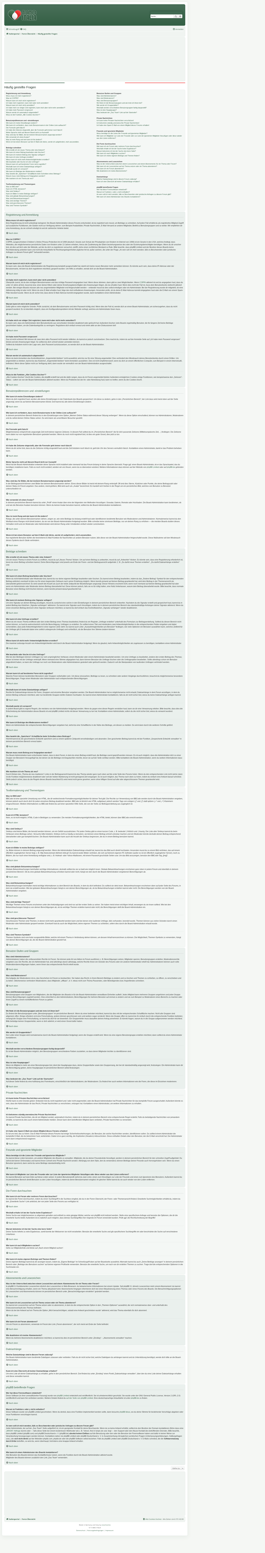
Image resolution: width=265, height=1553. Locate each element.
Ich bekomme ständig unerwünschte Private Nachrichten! (118, 123)
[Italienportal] (23, 15)
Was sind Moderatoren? (105, 98)
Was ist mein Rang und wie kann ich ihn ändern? (24, 139)
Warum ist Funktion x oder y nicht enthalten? (113, 192)
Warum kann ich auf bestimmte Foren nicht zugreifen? (26, 164)
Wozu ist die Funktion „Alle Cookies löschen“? (23, 115)
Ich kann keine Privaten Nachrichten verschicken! (115, 120)
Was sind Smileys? (13, 191)
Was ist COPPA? (12, 98)
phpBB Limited (153, 467)
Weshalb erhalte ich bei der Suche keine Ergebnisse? (116, 149)
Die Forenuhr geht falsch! (15, 128)
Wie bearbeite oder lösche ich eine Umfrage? (22, 162)
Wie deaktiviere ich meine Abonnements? (112, 171)
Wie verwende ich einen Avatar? (18, 137)
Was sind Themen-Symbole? (16, 205)
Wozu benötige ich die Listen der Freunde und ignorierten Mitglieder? (122, 133)
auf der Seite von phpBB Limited (79, 1398)
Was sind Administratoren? (106, 96)
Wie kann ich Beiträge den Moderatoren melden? (24, 171)
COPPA (143, 282)
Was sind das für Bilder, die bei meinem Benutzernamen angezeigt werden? (34, 135)
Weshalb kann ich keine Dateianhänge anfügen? (24, 167)
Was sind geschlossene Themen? (18, 203)
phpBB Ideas (124, 1412)
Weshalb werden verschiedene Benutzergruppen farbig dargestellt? (122, 108)
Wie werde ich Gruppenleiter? (108, 105)
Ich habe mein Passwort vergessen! (19, 110)
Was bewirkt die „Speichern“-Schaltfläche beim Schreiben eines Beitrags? (33, 174)
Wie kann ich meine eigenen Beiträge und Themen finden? (118, 156)
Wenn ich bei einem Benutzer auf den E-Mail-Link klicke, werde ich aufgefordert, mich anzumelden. (42, 142)
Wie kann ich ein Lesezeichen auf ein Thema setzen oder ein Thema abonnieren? (127, 166)
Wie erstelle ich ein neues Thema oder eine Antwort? (25, 150)
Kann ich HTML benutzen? (16, 189)
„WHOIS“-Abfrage (13, 1431)
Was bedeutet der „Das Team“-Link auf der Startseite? (117, 112)
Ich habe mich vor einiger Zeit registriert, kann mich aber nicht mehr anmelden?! (35, 108)
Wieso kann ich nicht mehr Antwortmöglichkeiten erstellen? (27, 159)
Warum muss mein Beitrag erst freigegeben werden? (25, 176)
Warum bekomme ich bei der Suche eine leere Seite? (116, 151)
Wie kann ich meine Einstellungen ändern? (21, 123)
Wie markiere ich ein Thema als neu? (19, 178)
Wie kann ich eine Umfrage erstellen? (20, 157)
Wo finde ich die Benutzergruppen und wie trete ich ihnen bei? (119, 103)
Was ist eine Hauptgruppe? (107, 110)
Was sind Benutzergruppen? (107, 101)
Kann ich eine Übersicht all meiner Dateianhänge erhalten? (118, 181)
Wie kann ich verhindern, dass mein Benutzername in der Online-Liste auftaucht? (36, 125)
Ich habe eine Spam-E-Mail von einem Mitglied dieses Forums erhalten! (123, 125)
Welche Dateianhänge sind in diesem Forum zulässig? (117, 179)
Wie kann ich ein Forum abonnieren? (110, 169)
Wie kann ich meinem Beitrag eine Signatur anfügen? (25, 155)
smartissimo (106, 1525)
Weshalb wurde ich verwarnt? (17, 169)
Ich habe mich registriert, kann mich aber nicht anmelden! (27, 103)
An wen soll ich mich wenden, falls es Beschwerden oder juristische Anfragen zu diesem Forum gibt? (134, 194)
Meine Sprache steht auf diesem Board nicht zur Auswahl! (27, 132)
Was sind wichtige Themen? (16, 201)
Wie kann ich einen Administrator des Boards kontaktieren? (118, 197)
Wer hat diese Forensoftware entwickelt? (112, 189)
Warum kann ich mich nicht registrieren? (21, 101)
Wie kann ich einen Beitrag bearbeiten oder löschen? (25, 152)
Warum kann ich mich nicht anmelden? (20, 105)
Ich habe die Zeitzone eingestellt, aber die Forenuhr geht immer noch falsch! (34, 130)
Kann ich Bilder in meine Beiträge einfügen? (22, 194)
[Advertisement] (95, 59)
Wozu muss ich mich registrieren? (18, 96)
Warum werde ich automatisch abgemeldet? (22, 112)
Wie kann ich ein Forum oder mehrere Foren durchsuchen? (119, 146)
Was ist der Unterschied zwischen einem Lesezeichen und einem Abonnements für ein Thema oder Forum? (137, 164)
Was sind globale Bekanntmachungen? (20, 196)
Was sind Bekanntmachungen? (17, 198)
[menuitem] (23, 29)
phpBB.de (171, 467)
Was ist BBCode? (12, 187)
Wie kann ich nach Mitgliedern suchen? (111, 153)
